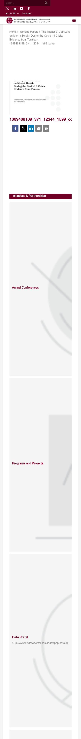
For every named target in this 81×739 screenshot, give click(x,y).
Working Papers (29, 32)
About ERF (11, 13)
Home (13, 32)
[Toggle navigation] (74, 20)
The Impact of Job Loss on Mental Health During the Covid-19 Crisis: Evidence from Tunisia (39, 36)
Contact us (26, 13)
